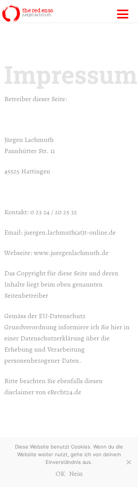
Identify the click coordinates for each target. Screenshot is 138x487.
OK (60, 473)
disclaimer (19, 392)
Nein (76, 473)
